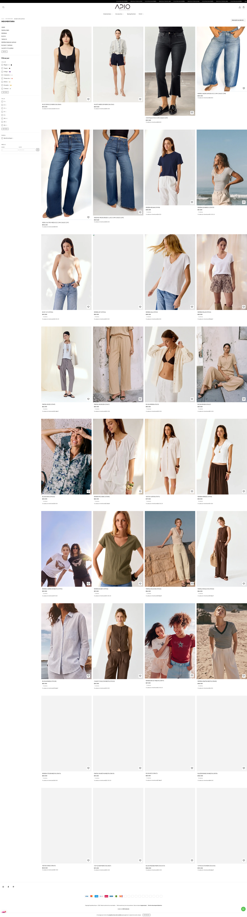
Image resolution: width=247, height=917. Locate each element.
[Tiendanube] (124, 909)
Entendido (146, 914)
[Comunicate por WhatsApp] (243, 909)
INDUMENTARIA (9, 18)
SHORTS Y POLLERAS (7, 48)
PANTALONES (5, 30)
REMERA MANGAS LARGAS (8, 42)
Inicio (2, 18)
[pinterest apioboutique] (13, 887)
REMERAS (4, 33)
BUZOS (3, 36)
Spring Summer (131, 14)
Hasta (20, 147)
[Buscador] (3, 7)
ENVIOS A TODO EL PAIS (43, 1)
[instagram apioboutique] (3, 887)
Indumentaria (107, 14)
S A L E (140, 14)
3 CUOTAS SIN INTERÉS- (29, 1)
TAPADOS (4, 39)
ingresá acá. (144, 905)
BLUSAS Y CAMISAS (6, 45)
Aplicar (37, 149)
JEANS (3, 27)
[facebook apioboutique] (8, 887)
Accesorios (119, 14)
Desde (3, 147)
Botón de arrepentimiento (155, 905)
